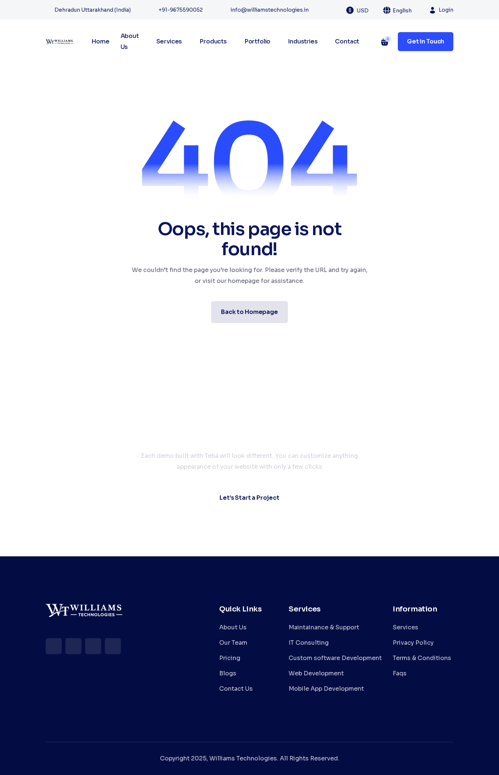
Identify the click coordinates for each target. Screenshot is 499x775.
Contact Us (236, 688)
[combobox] (366, 10)
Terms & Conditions (422, 658)
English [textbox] (402, 10)
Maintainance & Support (324, 627)
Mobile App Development (326, 688)
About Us (130, 41)
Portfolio (257, 41)
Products (213, 41)
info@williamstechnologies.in (270, 10)
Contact (347, 41)
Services (169, 41)
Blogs (227, 673)
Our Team (233, 643)
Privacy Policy (413, 643)
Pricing (229, 658)
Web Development (316, 673)
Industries (302, 41)
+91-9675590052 (181, 10)
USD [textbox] (363, 10)
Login (446, 10)
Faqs (400, 673)
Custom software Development (335, 658)
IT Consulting (309, 643)
